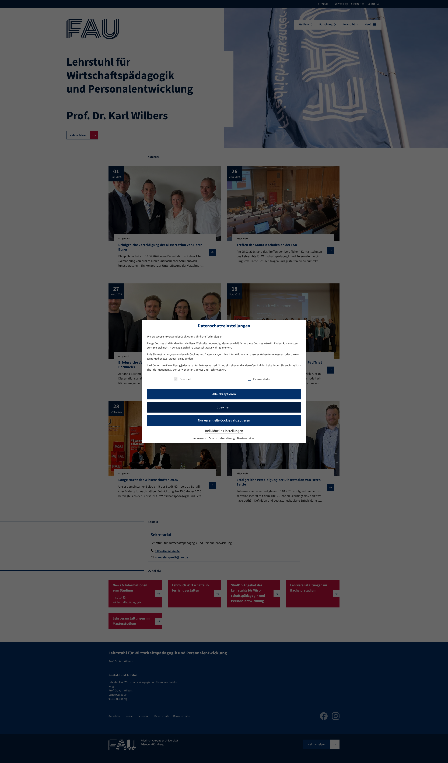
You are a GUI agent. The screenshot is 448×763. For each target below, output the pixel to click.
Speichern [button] (224, 407)
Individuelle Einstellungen (224, 430)
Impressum (199, 438)
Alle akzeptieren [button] (224, 394)
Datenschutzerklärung (212, 365)
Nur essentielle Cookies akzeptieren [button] (224, 420)
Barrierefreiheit (246, 438)
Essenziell (185, 379)
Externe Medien (262, 379)
